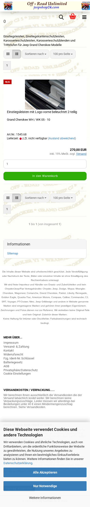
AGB (6, 366)
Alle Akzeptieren (45, 472)
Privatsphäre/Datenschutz (20, 370)
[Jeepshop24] (45, 6)
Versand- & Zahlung (16, 346)
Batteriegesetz (12, 362)
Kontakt (8, 350)
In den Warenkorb (45, 176)
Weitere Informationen (45, 498)
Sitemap (12, 253)
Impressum (10, 342)
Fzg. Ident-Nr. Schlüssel (18, 358)
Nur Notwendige (45, 486)
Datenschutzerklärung (17, 463)
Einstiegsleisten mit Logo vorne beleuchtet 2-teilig (42, 112)
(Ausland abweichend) (62, 138)
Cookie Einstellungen (17, 373)
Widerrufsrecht (13, 354)
